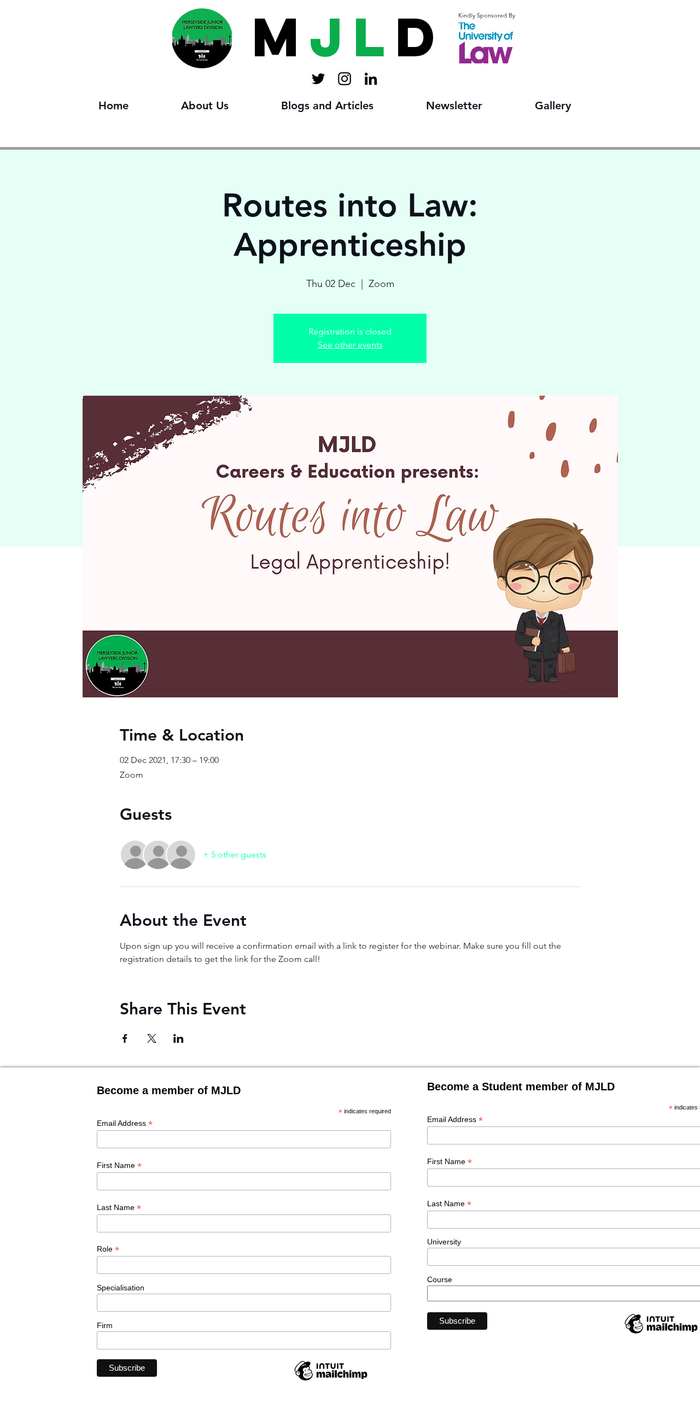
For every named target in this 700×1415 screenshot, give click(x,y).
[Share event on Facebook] (125, 1038)
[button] (223, 105)
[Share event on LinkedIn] (178, 1038)
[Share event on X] (152, 1038)
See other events (350, 344)
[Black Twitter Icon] (318, 78)
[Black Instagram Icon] (344, 78)
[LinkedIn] (371, 78)
